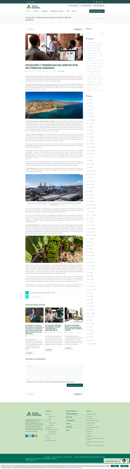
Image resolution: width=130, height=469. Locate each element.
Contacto (73, 11)
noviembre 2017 (89, 265)
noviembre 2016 (89, 286)
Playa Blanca (90, 436)
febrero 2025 (89, 116)
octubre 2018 (89, 231)
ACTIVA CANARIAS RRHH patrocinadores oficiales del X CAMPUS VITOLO (73, 327)
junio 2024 (88, 126)
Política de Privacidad (57, 457)
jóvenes (97, 73)
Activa (28, 11)
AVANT (35, 460)
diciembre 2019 (89, 204)
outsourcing (89, 81)
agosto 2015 (89, 316)
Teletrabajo (89, 90)
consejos (89, 50)
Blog (68, 11)
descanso (89, 55)
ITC (87, 73)
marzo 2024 (89, 133)
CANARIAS (43, 71)
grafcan (99, 66)
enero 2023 (88, 143)
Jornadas (92, 73)
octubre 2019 (89, 211)
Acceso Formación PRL (97, 11)
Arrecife (89, 433)
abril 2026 (88, 109)
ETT (88, 63)
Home (93, 18)
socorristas (96, 87)
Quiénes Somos (52, 416)
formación (101, 63)
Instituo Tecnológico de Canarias (93, 71)
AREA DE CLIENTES (73, 5)
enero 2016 (88, 309)
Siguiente (77, 29)
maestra (94, 76)
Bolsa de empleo (96, 45)
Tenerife (95, 90)
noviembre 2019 (89, 208)
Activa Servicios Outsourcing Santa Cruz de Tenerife (95, 439)
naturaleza (101, 78)
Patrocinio (100, 81)
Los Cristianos (90, 418)
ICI (98, 68)
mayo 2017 (88, 276)
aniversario (100, 42)
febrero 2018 (89, 255)
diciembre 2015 (89, 313)
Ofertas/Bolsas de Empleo (56, 11)
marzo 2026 (89, 113)
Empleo (47, 71)
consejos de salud (96, 50)
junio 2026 (88, 103)
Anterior (30, 29)
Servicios (36, 11)
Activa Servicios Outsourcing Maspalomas (96, 445)
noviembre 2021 (89, 170)
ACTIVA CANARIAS (30, 71)
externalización (94, 63)
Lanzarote (89, 76)
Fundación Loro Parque (91, 66)
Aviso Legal (47, 457)
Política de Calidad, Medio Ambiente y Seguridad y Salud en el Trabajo (89, 457)
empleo (44, 292)
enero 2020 (88, 201)
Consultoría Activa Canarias (93, 420)
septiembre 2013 (90, 343)
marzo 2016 (89, 303)
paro (95, 81)
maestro (100, 76)
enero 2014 (88, 337)
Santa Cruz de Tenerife (92, 414)
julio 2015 (88, 320)
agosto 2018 (89, 238)
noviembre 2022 (89, 150)
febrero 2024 (89, 137)
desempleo (95, 55)
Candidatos (45, 11)
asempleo (89, 45)
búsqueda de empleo (91, 47)
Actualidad (99, 18)
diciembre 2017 (89, 262)
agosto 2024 (89, 123)
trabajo (100, 90)
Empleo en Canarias (51, 292)
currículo (101, 53)
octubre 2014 (89, 323)
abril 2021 (88, 177)
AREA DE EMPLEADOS (86, 5)
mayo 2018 (88, 245)
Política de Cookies (68, 457)
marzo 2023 (89, 140)
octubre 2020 (89, 187)
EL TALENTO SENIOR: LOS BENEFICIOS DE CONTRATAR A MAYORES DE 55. (53, 327)
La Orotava (90, 416)
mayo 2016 (88, 299)
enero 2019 (88, 221)
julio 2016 (88, 292)
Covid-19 (95, 53)
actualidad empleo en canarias (36, 292)
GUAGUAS (94, 68)
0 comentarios (53, 71)
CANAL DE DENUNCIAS (99, 5)
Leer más (29, 353)
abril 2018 (88, 248)
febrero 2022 (89, 164)
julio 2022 (88, 157)
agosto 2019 (89, 218)
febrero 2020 (89, 198)
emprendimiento (90, 60)
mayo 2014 (88, 333)
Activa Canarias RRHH (91, 42)
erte (102, 60)
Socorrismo (89, 87)
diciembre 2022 (89, 147)
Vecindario (90, 429)
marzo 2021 (89, 181)
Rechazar (124, 466)
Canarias (99, 47)
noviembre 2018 (89, 228)
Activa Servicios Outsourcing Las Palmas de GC (95, 442)
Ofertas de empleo (52, 431)
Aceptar (115, 466)
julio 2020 (88, 191)
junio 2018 (88, 242)
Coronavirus (89, 53)
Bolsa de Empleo (52, 433)
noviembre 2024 (89, 120)
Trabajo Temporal (52, 422)
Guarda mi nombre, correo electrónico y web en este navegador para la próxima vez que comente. (50, 382)
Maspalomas (90, 431)
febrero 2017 (89, 279)
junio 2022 (88, 160)
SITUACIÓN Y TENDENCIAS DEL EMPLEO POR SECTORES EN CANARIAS (51, 66)
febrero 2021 (89, 184)
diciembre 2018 (89, 225)
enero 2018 (88, 259)
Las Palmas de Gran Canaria (93, 427)
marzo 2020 (89, 194)
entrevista (98, 60)
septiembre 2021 (90, 174)
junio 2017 (88, 272)
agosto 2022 (89, 154)
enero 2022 (88, 167)
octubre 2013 (89, 340)
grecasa (88, 68)
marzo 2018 (89, 252)
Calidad (50, 418)
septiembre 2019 (90, 215)
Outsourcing (51, 425)
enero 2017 (88, 282)
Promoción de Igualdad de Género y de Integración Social (95, 85)
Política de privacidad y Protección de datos (73, 467)
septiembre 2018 (90, 235)
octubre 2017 (89, 269)
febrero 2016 (89, 306)
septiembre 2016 (90, 289)
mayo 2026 (88, 106)
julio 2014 (88, 326)
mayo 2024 (88, 130)
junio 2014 (88, 330)
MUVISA (95, 78)
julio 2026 (88, 99)
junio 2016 (88, 296)
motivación (89, 78)
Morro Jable (90, 425)
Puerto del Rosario (91, 422)
